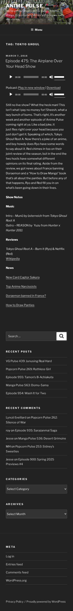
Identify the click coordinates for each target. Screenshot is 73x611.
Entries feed (14, 564)
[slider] (59, 76)
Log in (10, 556)
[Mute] (51, 77)
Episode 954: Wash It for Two (26, 393)
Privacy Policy (14, 601)
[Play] (11, 77)
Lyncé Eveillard (16, 417)
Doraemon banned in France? (26, 295)
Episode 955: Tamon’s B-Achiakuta (29, 377)
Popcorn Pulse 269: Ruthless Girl (28, 369)
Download (54, 87)
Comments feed (17, 572)
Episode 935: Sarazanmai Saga (36, 430)
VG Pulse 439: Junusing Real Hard (29, 361)
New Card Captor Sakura (23, 277)
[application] (36, 77)
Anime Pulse (24, 6)
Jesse (10, 438)
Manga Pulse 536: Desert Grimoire (42, 438)
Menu (38, 29)
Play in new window (31, 87)
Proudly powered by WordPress (46, 601)
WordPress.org (16, 580)
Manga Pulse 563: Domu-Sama (27, 385)
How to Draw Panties (20, 305)
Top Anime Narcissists (21, 286)
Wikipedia (13, 258)
